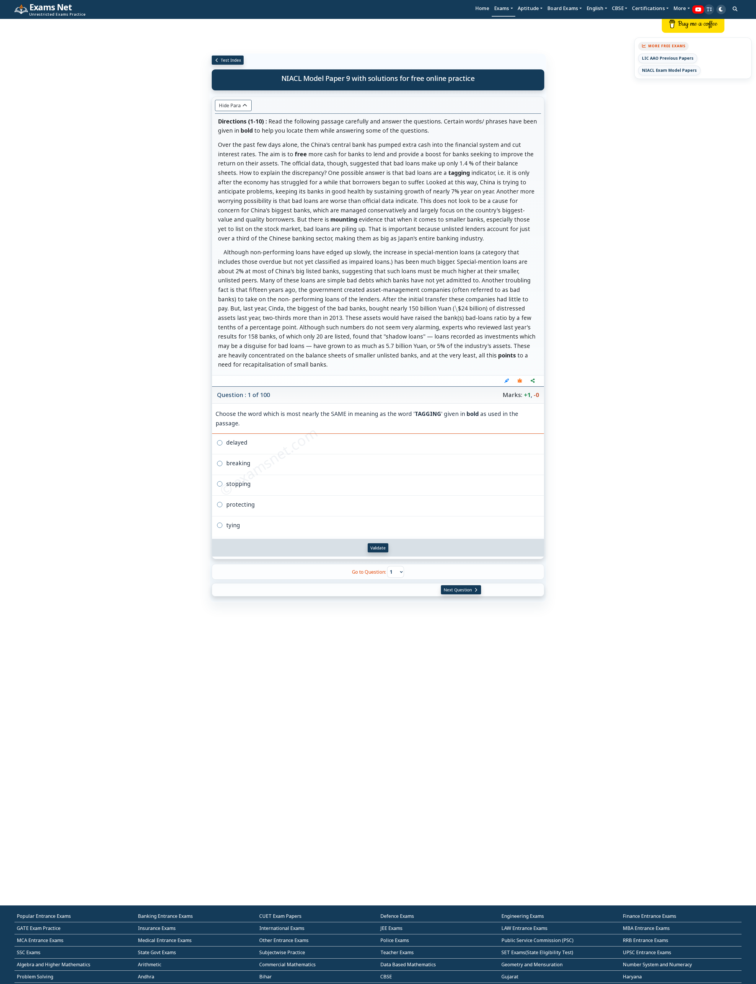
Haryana (632, 976)
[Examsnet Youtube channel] (698, 9)
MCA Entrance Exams (40, 940)
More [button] (679, 8)
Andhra (146, 976)
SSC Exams (28, 952)
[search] (735, 8)
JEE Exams (391, 928)
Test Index (230, 60)
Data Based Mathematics (408, 964)
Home (482, 8)
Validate (378, 548)
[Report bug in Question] (519, 380)
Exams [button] (501, 8)
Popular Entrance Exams (44, 916)
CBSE (386, 976)
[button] (709, 9)
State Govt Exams (157, 952)
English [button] (594, 8)
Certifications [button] (648, 8)
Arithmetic (149, 964)
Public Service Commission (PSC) (537, 940)
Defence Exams (397, 916)
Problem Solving (35, 976)
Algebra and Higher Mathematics (53, 964)
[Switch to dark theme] (721, 9)
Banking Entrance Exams (165, 916)
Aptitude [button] (528, 8)
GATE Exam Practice (39, 928)
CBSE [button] (618, 8)
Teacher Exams (397, 952)
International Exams (281, 928)
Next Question (458, 590)
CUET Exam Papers (280, 916)
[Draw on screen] (506, 380)
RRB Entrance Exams (645, 940)
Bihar (265, 976)
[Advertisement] (63, 108)
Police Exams (394, 940)
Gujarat (509, 976)
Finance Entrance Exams (649, 916)
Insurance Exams (157, 928)
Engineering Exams (522, 916)
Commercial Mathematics (287, 964)
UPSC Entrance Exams (647, 952)
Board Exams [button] (562, 8)
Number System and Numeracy (657, 964)
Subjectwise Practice (282, 952)
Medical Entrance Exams (165, 940)
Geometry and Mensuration (532, 964)
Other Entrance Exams (284, 940)
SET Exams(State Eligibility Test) (537, 952)
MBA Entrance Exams (646, 928)
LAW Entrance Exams (524, 928)
